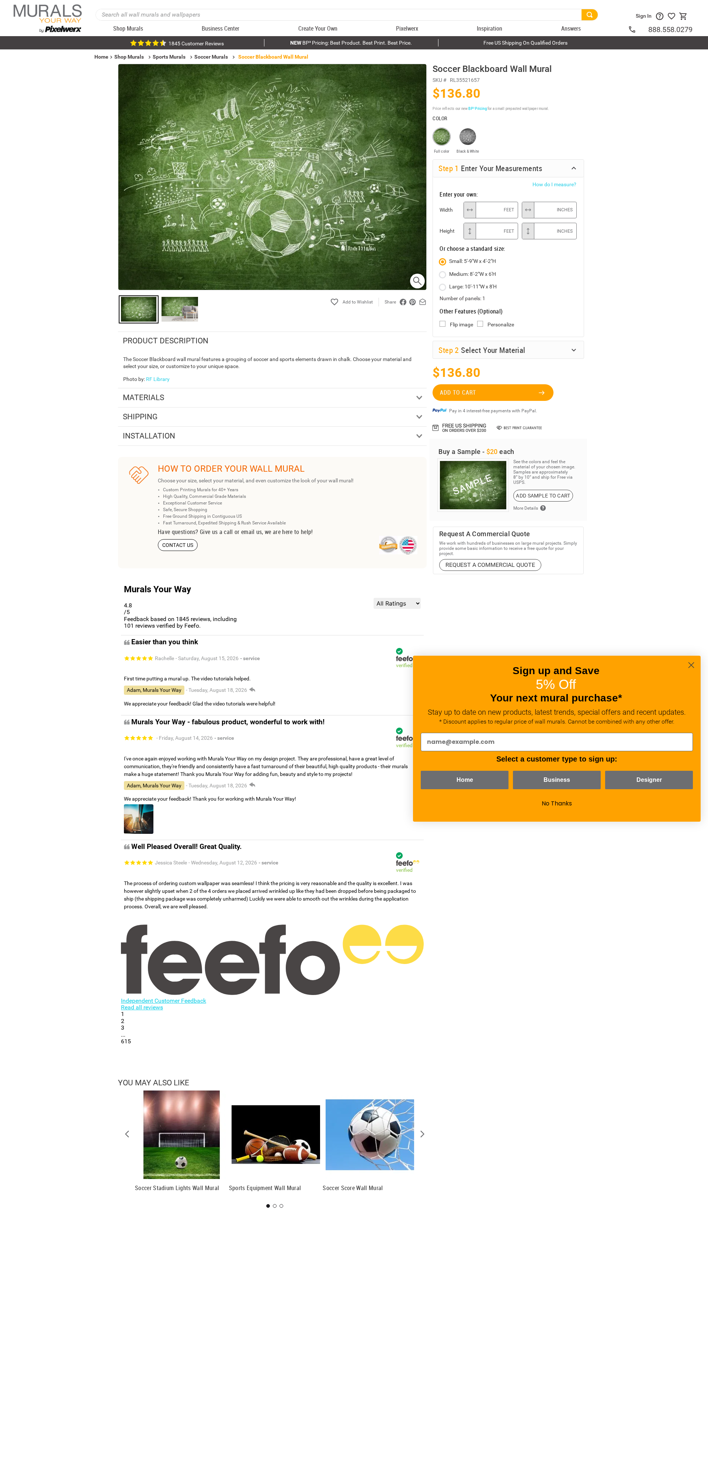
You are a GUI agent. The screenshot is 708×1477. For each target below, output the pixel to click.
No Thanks (557, 803)
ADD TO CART (458, 392)
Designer (649, 780)
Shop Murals (129, 57)
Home (465, 780)
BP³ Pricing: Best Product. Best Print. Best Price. (351, 43)
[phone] (638, 29)
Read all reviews (142, 1007)
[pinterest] (412, 302)
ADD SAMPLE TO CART (543, 496)
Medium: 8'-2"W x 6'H (472, 274)
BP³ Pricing (477, 108)
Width (446, 210)
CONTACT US (178, 545)
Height (447, 231)
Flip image (461, 324)
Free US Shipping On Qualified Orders (525, 43)
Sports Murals (169, 57)
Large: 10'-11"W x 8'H (473, 286)
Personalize (500, 324)
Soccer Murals (211, 57)
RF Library (158, 379)
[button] (127, 1134)
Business (557, 780)
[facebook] (403, 302)
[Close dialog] (691, 665)
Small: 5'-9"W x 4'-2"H (472, 261)
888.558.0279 (670, 29)
